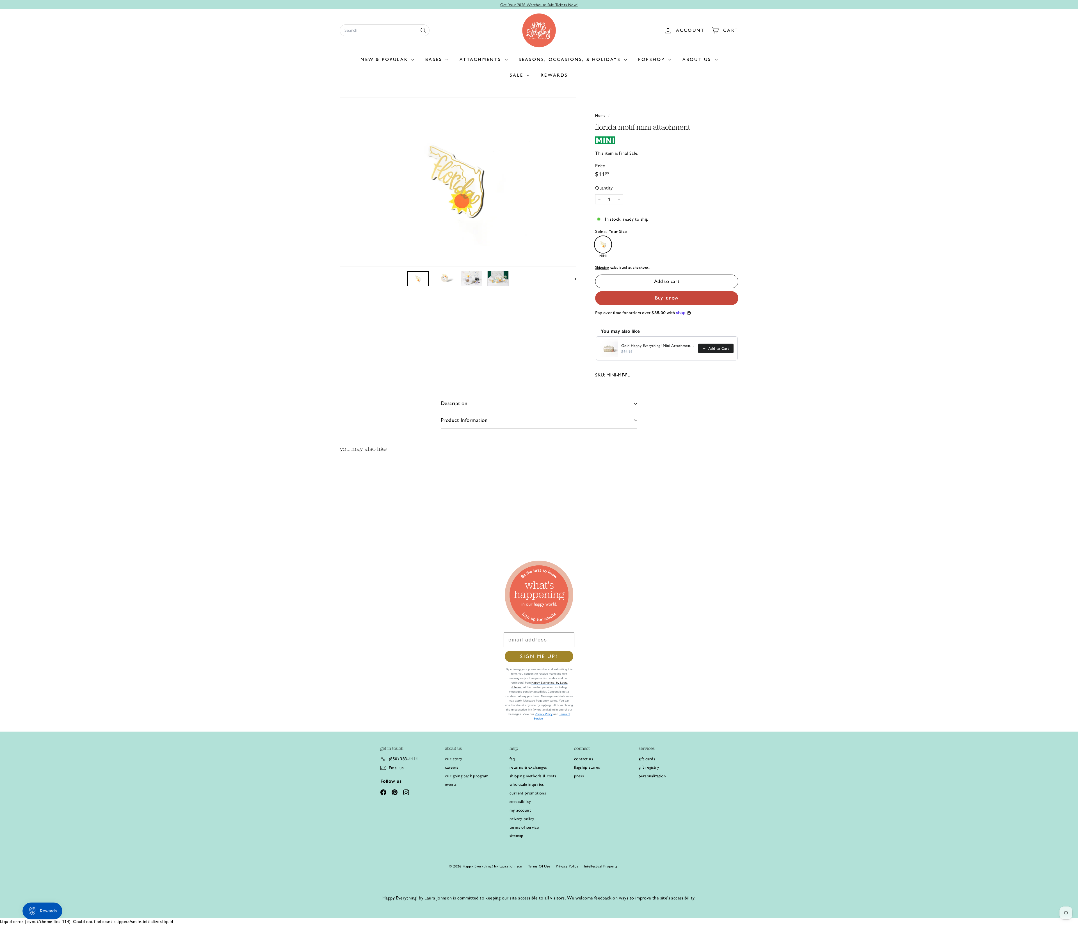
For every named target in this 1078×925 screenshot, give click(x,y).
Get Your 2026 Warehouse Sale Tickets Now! (538, 4)
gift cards (647, 758)
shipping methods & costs (533, 775)
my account (520, 810)
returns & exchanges (528, 767)
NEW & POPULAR (385, 59)
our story (453, 758)
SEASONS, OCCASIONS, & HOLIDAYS (571, 59)
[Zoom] (458, 181)
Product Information (464, 420)
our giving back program (466, 775)
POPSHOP (652, 59)
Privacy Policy (543, 714)
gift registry (649, 767)
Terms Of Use (539, 866)
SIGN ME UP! (539, 656)
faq (512, 758)
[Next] (572, 278)
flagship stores (587, 767)
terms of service (524, 827)
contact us (583, 758)
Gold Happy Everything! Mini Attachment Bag (658, 345)
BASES (434, 59)
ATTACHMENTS (481, 59)
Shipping (602, 267)
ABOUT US (697, 59)
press (579, 775)
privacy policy (522, 818)
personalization (652, 775)
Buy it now (667, 298)
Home (601, 115)
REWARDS (554, 75)
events (450, 784)
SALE (517, 75)
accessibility (520, 801)
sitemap (517, 835)
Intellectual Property (601, 866)
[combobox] (385, 30)
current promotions (528, 793)
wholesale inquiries (527, 784)
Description (454, 403)
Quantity (604, 188)
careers (451, 767)
